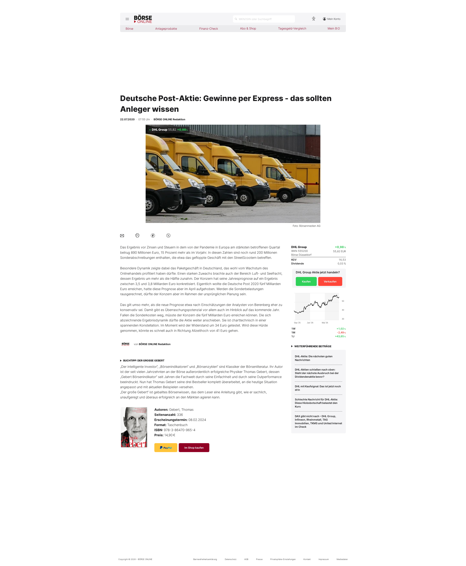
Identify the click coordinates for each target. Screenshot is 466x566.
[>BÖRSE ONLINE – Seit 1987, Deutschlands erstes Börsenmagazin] (143, 19)
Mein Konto (333, 18)
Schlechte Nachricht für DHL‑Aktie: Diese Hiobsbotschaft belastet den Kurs (316, 403)
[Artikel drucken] (137, 235)
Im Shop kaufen (194, 447)
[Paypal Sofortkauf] (165, 447)
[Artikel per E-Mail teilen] (122, 235)
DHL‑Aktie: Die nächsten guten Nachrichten (314, 358)
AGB (246, 559)
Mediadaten (342, 559)
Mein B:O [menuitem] (334, 28)
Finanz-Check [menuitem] (208, 28)
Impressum (324, 559)
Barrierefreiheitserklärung (205, 559)
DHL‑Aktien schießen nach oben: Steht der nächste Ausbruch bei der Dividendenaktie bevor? (317, 373)
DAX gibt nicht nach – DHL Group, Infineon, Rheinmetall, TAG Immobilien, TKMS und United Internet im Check (318, 421)
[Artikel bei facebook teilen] (153, 235)
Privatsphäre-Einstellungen (283, 559)
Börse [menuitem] (129, 28)
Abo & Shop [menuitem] (248, 28)
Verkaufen (330, 281)
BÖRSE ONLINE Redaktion (155, 344)
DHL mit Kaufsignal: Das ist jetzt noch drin (318, 388)
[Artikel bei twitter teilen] (168, 235)
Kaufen (306, 281)
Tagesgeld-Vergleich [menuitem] (292, 28)
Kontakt (307, 559)
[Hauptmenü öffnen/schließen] (127, 19)
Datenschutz (230, 559)
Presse (259, 559)
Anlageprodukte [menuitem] (166, 28)
